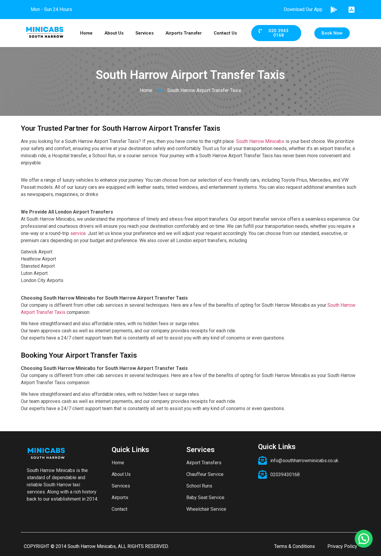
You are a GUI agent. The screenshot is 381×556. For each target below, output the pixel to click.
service (77, 233)
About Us (114, 33)
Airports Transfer (183, 33)
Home (86, 33)
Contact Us (225, 33)
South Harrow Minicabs (260, 141)
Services (144, 33)
